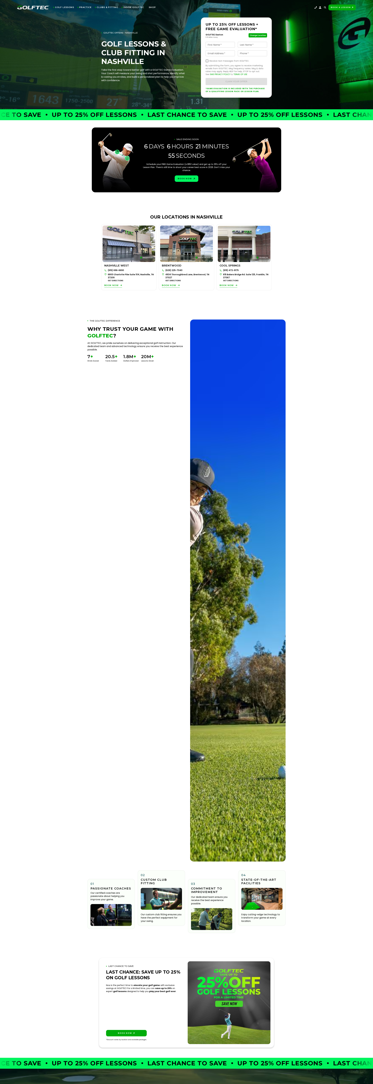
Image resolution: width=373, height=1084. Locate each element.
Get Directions (115, 280)
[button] (64, 7)
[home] (33, 7)
